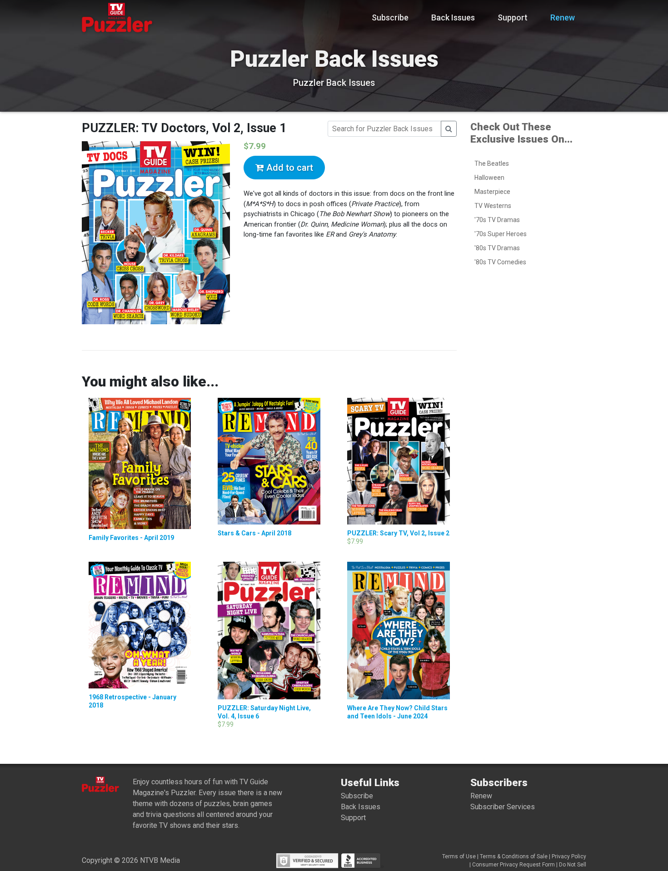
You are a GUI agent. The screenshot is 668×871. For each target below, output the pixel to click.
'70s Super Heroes (500, 234)
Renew (562, 17)
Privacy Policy (569, 856)
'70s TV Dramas (497, 219)
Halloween (489, 177)
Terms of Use (459, 856)
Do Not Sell (572, 864)
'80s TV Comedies (500, 262)
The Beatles (491, 163)
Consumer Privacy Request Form (513, 864)
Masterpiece (492, 191)
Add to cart (288, 167)
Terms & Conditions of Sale (514, 856)
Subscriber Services (502, 806)
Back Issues (453, 17)
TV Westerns (492, 205)
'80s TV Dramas (497, 248)
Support (513, 17)
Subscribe (390, 17)
